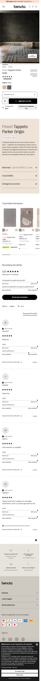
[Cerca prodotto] (29, 6)
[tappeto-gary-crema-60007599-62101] (7, 230)
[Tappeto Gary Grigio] (10, 218)
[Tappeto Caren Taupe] (26, 218)
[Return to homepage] (20, 6)
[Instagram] (16, 639)
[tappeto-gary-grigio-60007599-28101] (4, 230)
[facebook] (23, 639)
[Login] (33, 7)
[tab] (30, 314)
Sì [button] (21, 362)
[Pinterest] (4, 639)
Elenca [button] (4, 306)
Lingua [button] (12, 306)
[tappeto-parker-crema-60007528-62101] (37, 230)
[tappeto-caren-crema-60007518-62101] (23, 230)
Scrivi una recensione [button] (19, 297)
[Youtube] (10, 639)
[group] (19, 271)
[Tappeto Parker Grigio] (9, 87)
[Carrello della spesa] (36, 7)
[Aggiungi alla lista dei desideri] (5, 101)
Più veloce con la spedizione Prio (26, 107)
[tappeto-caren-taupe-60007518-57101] (20, 230)
